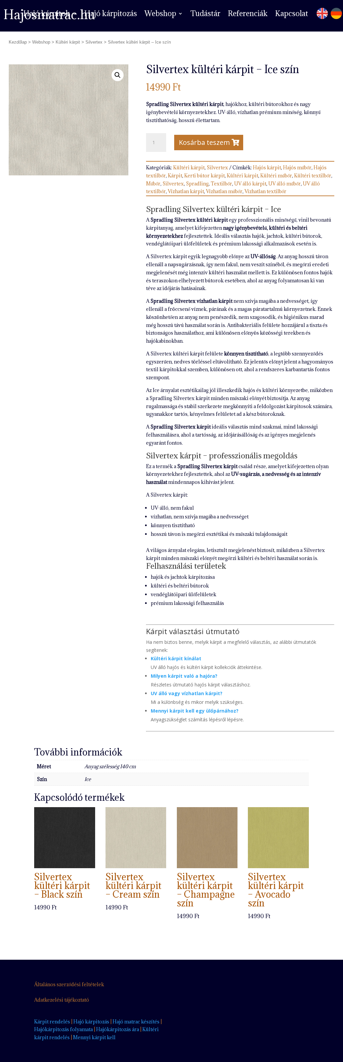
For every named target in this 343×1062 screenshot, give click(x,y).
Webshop (160, 14)
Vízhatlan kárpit (186, 191)
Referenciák (248, 14)
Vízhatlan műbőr (224, 191)
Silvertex (93, 42)
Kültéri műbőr (276, 175)
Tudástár (205, 14)
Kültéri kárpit (68, 42)
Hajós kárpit (267, 167)
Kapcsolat (291, 14)
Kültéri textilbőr (312, 175)
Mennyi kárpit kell (94, 1037)
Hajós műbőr (297, 167)
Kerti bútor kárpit (204, 175)
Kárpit (175, 175)
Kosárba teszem (204, 142)
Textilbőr (221, 183)
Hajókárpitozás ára (117, 1029)
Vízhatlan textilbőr (265, 191)
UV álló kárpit (250, 183)
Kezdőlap (18, 42)
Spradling (197, 183)
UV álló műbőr (284, 183)
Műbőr (153, 183)
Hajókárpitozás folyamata (63, 1029)
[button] (118, 75)
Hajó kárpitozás (110, 14)
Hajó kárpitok (46, 14)
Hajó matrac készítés (136, 1021)
